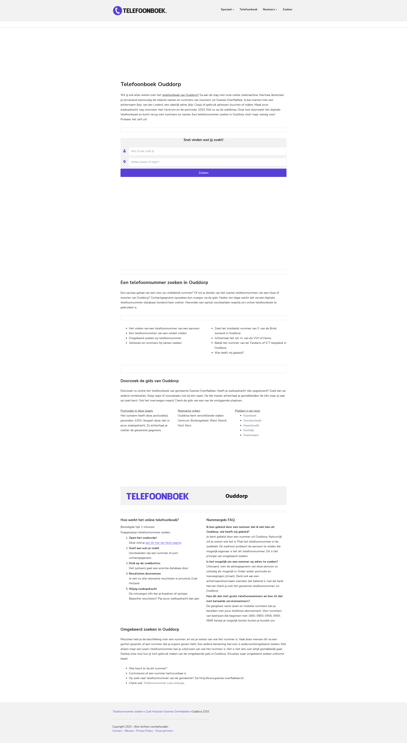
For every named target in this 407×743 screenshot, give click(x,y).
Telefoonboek (248, 9)
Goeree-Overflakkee (176, 711)
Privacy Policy (144, 731)
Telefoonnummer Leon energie (163, 683)
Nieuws (129, 731)
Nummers (269, 9)
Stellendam (251, 435)
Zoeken (287, 9)
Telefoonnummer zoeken (127, 711)
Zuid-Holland (154, 711)
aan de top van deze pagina (163, 543)
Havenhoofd (251, 425)
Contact (117, 731)
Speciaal (226, 9)
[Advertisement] (203, 54)
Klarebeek (249, 415)
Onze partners (164, 731)
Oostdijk (248, 430)
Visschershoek (252, 420)
